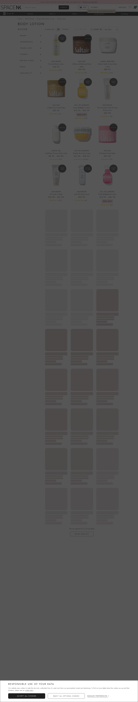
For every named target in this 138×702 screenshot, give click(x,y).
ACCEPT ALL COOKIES (26, 696)
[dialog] (69, 691)
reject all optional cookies (66, 696)
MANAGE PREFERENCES (97, 696)
